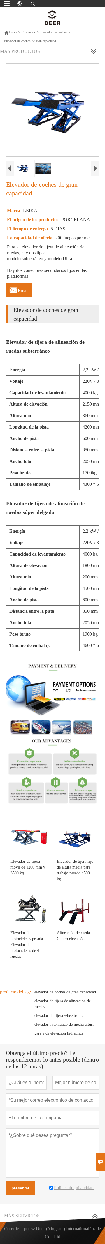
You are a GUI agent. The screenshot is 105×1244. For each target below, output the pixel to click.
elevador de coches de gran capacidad (65, 992)
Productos (29, 32)
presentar (20, 1188)
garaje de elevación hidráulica (58, 1033)
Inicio (10, 32)
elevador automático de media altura (64, 1024)
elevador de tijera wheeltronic (58, 1015)
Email (19, 289)
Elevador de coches (54, 32)
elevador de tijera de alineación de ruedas (62, 1004)
